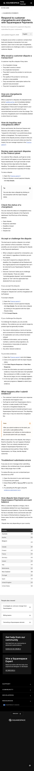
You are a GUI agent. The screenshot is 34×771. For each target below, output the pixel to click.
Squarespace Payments (10, 13)
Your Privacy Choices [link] (12, 705)
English (15, 713)
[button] (29, 765)
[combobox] (27, 34)
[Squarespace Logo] (17, 720)
